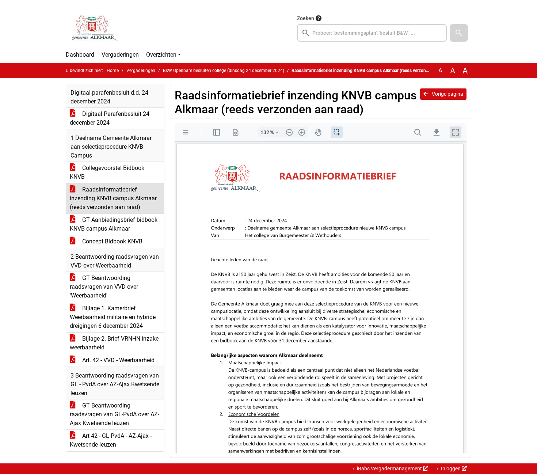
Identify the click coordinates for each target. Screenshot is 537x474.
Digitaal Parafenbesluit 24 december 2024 (109, 118)
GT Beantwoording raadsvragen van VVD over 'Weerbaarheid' (104, 286)
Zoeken (305, 18)
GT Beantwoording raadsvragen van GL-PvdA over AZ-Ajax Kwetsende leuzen (114, 414)
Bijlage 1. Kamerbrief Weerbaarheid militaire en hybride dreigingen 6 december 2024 (113, 317)
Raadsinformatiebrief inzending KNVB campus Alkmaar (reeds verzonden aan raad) (113, 198)
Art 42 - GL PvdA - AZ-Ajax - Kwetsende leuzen (111, 440)
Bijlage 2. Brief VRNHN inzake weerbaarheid (114, 343)
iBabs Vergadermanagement (389, 468)
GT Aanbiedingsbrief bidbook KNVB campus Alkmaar (113, 224)
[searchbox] (372, 33)
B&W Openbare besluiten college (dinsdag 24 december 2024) (223, 70)
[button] (459, 33)
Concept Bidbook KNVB (111, 241)
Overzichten (161, 54)
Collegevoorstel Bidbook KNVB (107, 172)
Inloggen (451, 468)
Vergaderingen (120, 54)
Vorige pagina (447, 94)
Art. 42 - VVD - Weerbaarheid (118, 360)
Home (113, 70)
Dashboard (80, 54)
